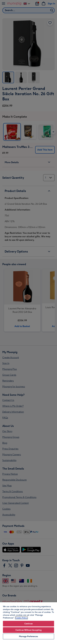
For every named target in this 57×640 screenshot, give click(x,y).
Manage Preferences (28, 636)
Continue (28, 624)
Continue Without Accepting (28, 630)
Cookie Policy (21, 618)
